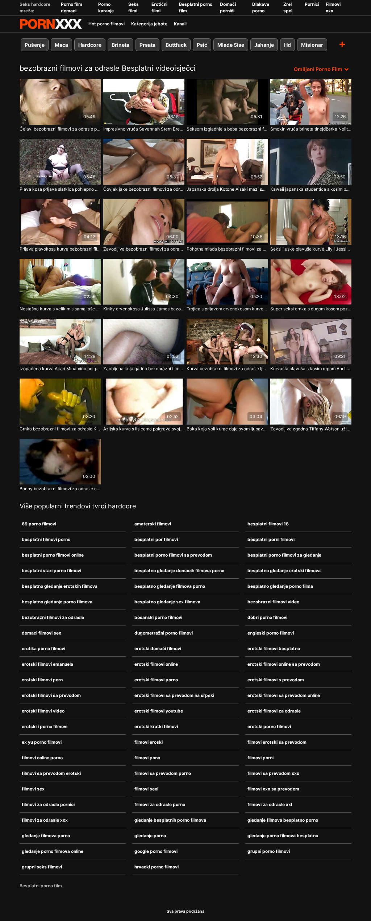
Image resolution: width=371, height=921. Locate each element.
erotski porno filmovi (269, 726)
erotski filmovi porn (42, 679)
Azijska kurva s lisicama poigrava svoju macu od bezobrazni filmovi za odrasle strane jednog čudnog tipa (144, 428)
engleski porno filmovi (270, 633)
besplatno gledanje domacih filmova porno (179, 570)
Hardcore (89, 45)
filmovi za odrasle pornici (48, 804)
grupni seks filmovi (42, 867)
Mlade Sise (230, 45)
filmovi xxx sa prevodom (273, 789)
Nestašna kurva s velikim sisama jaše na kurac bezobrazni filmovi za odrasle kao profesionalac (60, 308)
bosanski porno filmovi (158, 617)
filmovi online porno (42, 757)
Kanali (180, 23)
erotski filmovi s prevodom (275, 679)
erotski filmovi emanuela (47, 664)
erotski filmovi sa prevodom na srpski (174, 695)
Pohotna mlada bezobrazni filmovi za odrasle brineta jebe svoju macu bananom (227, 249)
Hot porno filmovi (106, 23)
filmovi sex (33, 789)
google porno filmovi (156, 851)
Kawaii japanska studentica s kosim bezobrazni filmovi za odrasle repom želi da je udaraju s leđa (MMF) (311, 189)
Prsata (147, 45)
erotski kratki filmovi (156, 726)
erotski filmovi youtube (158, 711)
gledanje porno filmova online (52, 851)
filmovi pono (147, 757)
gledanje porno (150, 835)
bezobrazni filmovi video (273, 601)
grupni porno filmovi (268, 851)
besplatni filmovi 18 (268, 523)
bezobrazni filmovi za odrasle (53, 617)
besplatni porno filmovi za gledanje (284, 555)
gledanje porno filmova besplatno (282, 835)
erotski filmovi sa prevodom (51, 695)
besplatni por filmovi (156, 539)
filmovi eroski (148, 742)
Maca (61, 45)
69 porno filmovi (39, 523)
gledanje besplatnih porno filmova (170, 820)
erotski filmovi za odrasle (274, 711)
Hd (287, 45)
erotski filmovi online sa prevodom (283, 664)
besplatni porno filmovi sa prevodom (173, 555)
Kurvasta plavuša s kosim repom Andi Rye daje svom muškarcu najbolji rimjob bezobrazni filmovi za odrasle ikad (311, 368)
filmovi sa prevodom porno (162, 773)
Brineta (120, 45)
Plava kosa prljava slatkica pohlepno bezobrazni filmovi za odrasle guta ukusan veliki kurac (60, 189)
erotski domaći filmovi (157, 648)
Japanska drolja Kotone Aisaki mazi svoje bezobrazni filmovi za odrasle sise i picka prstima (227, 189)
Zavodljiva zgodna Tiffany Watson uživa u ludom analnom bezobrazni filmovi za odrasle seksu (311, 428)
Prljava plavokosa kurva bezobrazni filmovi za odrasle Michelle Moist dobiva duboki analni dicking (60, 249)
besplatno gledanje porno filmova (57, 601)
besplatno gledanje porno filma (280, 586)
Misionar (312, 45)
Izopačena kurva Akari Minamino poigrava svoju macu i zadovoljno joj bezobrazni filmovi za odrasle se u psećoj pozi (60, 368)
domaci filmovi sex (41, 633)
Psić (202, 45)
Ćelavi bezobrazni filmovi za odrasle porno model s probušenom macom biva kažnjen (60, 129)
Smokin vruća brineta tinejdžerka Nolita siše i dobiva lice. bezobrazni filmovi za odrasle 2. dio (311, 129)
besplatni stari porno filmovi (51, 570)
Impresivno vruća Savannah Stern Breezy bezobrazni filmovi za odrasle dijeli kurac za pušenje (144, 129)
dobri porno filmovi (267, 617)
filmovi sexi (146, 789)
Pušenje (35, 45)
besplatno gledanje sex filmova (167, 601)
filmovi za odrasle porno (159, 804)
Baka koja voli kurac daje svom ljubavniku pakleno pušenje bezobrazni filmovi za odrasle (227, 428)
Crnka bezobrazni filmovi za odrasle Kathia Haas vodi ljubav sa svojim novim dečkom (60, 428)
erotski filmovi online (156, 664)
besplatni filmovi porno (46, 539)
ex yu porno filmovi (42, 742)
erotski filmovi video (43, 711)
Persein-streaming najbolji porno (51, 24)
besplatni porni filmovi (271, 539)
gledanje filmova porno (46, 835)
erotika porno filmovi (43, 648)
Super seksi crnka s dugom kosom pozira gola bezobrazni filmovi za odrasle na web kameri (311, 308)
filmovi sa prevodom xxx (273, 773)
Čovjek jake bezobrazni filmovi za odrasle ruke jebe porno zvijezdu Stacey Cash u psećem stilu (144, 189)
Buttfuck (176, 45)
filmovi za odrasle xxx (45, 820)
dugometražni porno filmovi (163, 633)
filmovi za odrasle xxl (269, 804)
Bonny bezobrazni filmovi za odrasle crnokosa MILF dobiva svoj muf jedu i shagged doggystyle (60, 488)
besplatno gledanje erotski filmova (284, 570)
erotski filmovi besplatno (273, 648)
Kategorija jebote (149, 23)
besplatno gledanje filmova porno (169, 586)
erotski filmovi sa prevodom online (283, 695)
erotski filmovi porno (156, 679)
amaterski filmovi (152, 523)
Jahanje (264, 45)
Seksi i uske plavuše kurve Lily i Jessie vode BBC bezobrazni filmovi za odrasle (311, 249)
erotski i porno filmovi (44, 726)
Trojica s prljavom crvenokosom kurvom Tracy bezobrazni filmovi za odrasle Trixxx (227, 308)
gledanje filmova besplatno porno (282, 820)
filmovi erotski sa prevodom (277, 742)
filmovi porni (260, 757)
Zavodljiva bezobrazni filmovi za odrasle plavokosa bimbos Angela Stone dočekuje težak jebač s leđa (144, 249)
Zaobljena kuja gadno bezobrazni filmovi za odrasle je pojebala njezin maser (144, 368)
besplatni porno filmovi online (53, 555)
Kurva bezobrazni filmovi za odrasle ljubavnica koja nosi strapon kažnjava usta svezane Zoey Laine (227, 368)
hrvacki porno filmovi (156, 867)
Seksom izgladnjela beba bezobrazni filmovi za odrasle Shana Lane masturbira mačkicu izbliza (227, 129)
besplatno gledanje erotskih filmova (59, 586)
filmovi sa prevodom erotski (51, 773)
